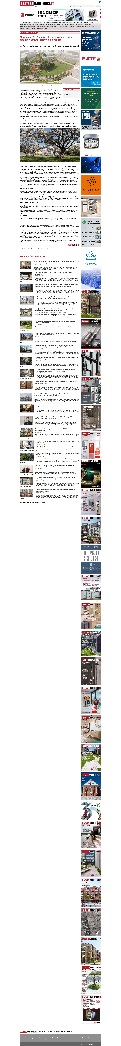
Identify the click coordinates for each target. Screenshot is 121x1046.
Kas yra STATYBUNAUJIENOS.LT (47, 1031)
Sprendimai (69, 22)
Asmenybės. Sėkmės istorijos (77, 26)
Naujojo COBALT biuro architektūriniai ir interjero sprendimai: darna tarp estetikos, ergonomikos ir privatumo (56, 309)
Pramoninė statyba (88, 22)
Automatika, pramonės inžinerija (27, 26)
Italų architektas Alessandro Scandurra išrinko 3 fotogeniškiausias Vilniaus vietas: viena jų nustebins (56, 417)
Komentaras (62, 22)
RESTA (56, 26)
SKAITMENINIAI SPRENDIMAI (51, 22)
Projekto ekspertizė (33, 248)
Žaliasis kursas (49, 26)
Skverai (26, 248)
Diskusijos (22, 28)
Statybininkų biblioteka (41, 28)
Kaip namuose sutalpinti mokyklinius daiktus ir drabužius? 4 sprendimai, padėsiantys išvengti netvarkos (55, 297)
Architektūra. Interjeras (25, 24)
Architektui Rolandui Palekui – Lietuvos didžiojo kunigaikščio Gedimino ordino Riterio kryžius (54, 466)
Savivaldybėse (87, 24)
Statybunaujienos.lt (25, 502)
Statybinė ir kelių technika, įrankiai (53, 24)
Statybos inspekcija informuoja (76, 24)
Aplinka (42, 24)
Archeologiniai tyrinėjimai (44, 248)
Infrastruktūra (35, 24)
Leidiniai (33, 28)
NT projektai (65, 24)
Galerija (28, 28)
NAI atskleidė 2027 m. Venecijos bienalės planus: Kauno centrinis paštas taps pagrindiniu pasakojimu (56, 478)
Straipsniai (67, 96)
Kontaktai (69, 1031)
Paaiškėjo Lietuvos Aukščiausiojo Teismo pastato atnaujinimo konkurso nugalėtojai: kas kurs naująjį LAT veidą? (54, 346)
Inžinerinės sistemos (78, 22)
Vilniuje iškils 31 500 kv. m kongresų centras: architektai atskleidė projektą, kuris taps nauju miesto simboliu (54, 394)
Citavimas (63, 1031)
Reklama (96, 3)
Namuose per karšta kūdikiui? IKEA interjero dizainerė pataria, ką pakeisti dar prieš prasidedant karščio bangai (57, 370)
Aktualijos (24, 22)
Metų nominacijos (41, 26)
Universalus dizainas (64, 26)
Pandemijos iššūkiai (89, 26)
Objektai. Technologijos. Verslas (35, 22)
